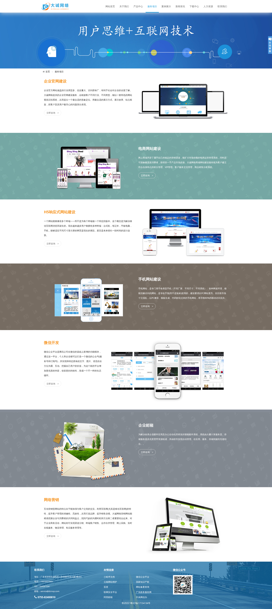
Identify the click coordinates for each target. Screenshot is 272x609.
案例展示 (166, 6)
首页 (47, 71)
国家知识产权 (142, 581)
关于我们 (124, 6)
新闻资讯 (180, 6)
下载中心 (194, 6)
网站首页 (110, 6)
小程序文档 (109, 576)
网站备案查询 (142, 586)
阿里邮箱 (108, 597)
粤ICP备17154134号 (140, 603)
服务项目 (152, 6)
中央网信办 (141, 597)
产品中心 (138, 6)
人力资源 (208, 6)
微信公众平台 (142, 576)
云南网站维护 (110, 581)
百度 (106, 586)
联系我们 (222, 6)
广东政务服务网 (143, 592)
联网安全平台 (110, 592)
